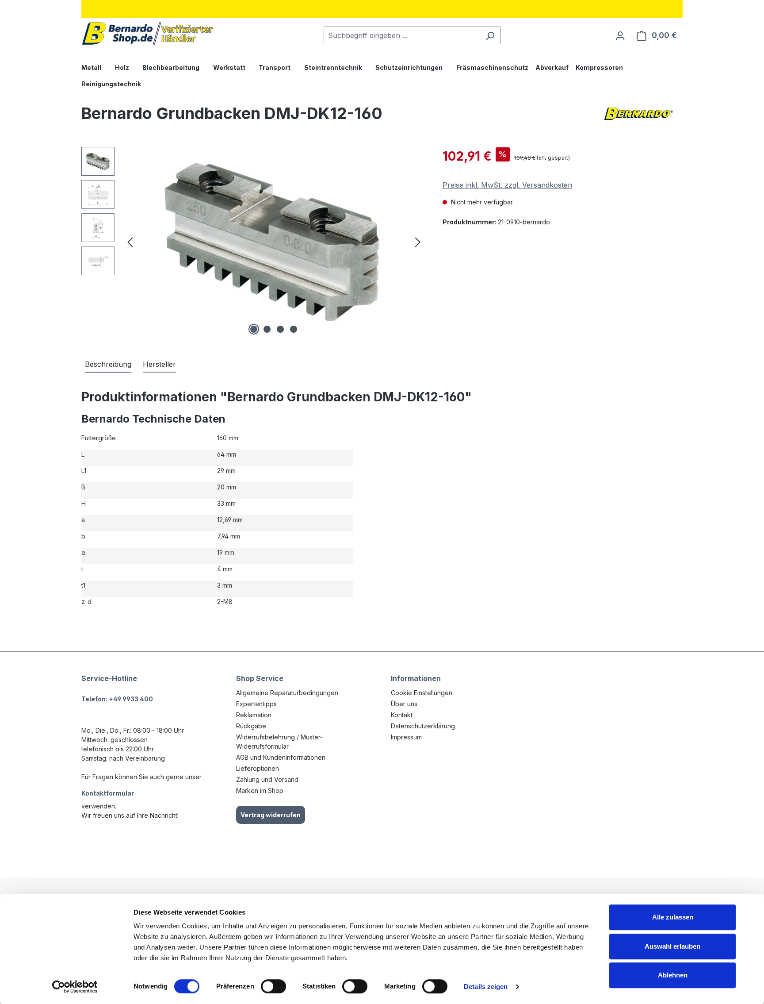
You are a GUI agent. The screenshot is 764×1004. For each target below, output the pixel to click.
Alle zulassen (672, 917)
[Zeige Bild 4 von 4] (293, 329)
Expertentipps (256, 704)
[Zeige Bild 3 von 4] (280, 329)
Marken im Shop (259, 790)
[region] (253, 242)
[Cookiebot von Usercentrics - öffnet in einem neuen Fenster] (75, 986)
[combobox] (402, 35)
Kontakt (402, 715)
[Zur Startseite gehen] (147, 33)
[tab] (108, 365)
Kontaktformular (107, 793)
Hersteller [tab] (159, 364)
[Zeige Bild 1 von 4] (253, 329)
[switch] (273, 986)
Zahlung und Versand (267, 779)
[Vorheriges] (130, 242)
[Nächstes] (417, 242)
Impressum (406, 737)
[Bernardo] (638, 116)
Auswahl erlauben (672, 946)
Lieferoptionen (257, 768)
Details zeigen (486, 986)
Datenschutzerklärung (423, 726)
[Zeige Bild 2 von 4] (267, 329)
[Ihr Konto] (620, 35)
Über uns (404, 704)
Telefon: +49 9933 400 (117, 699)
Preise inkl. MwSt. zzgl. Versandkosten (507, 185)
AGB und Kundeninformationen (280, 757)
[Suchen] (490, 35)
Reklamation (253, 715)
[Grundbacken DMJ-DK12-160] (274, 242)
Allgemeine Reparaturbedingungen (287, 692)
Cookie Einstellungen (421, 692)
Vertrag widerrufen (271, 815)
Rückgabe (251, 726)
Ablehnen (673, 975)
